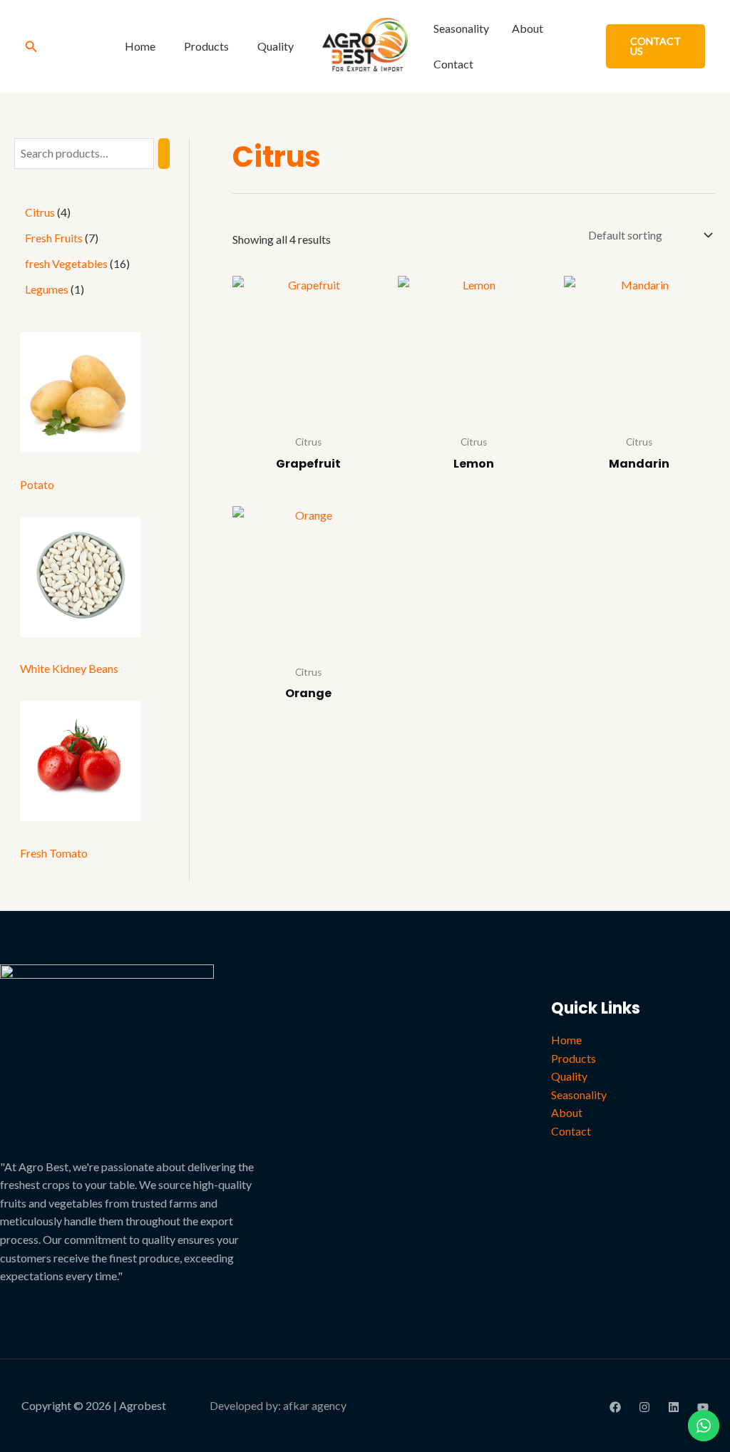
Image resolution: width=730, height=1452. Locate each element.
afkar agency (314, 1405)
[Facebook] (615, 1407)
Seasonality (461, 28)
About (527, 28)
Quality (275, 46)
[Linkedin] (673, 1407)
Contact (453, 64)
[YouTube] (703, 1407)
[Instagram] (644, 1407)
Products (206, 46)
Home (140, 46)
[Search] (164, 153)
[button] (31, 47)
